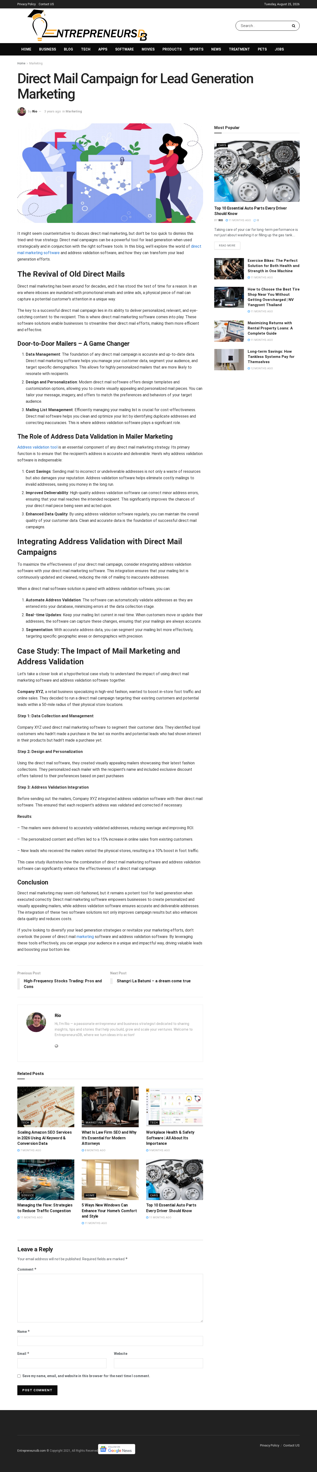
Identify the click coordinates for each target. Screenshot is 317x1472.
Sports (196, 49)
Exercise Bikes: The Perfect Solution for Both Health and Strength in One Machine (273, 265)
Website (120, 1354)
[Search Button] (295, 26)
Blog (68, 49)
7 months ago (30, 1150)
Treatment (239, 49)
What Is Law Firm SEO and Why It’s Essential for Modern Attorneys (109, 1138)
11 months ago (31, 1217)
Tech (85, 49)
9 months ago (159, 1150)
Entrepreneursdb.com (31, 1450)
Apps (102, 49)
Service (27, 1195)
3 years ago (52, 111)
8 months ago (95, 1150)
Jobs (279, 49)
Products (172, 49)
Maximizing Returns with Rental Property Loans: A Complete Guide (270, 328)
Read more (227, 245)
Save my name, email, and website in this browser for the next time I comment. (86, 1376)
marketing (85, 936)
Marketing (36, 63)
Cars (154, 1195)
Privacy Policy (26, 4)
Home (26, 49)
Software (124, 49)
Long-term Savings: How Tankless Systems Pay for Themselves (271, 356)
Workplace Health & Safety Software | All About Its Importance (170, 1138)
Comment (27, 1269)
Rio (34, 111)
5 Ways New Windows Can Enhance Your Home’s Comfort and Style (109, 1211)
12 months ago (261, 368)
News (216, 49)
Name (23, 1331)
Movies (148, 49)
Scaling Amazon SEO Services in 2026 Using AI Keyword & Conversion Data (44, 1138)
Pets (262, 49)
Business (47, 49)
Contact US (46, 4)
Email (23, 1353)
